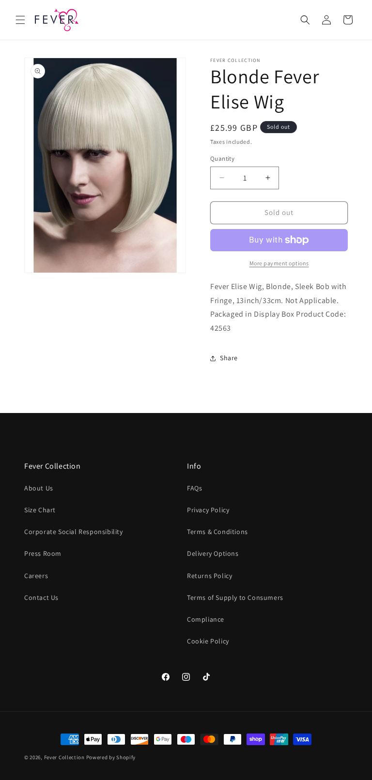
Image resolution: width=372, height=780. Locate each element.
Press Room (43, 553)
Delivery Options (213, 553)
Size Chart (40, 509)
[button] (20, 20)
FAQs (194, 488)
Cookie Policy (208, 641)
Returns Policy (209, 575)
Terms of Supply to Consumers (235, 597)
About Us (38, 488)
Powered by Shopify (111, 757)
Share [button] (229, 357)
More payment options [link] (279, 263)
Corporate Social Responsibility (73, 531)
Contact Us (41, 597)
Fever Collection (64, 757)
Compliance (205, 619)
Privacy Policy (208, 509)
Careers (36, 575)
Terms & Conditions (217, 531)
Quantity (222, 158)
